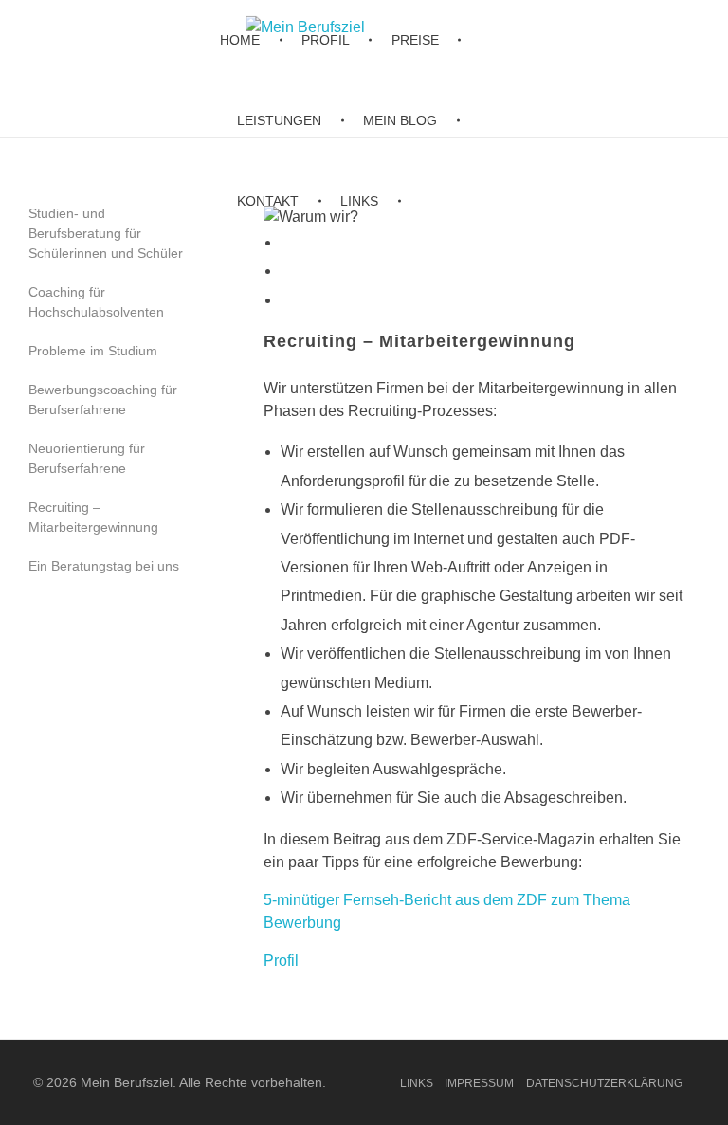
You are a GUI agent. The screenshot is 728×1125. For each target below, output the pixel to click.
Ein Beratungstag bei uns (103, 565)
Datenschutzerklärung (604, 1083)
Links (416, 1083)
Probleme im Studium (92, 350)
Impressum (479, 1083)
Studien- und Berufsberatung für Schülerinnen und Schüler (105, 233)
